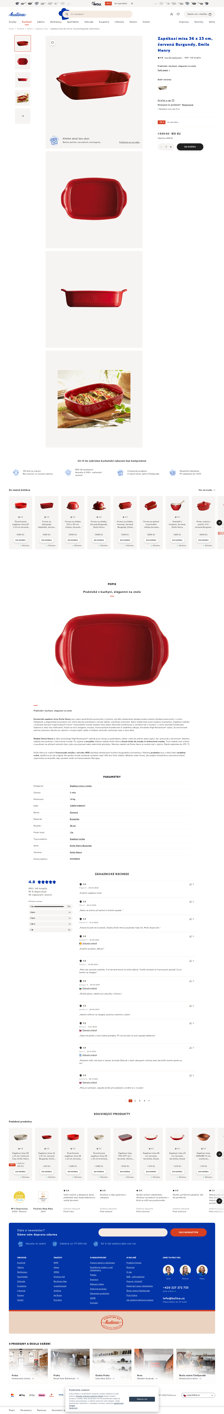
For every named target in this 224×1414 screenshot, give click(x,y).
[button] (20, 1170)
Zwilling (57, 1291)
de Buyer (58, 1295)
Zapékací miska (77, 839)
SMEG (56, 1272)
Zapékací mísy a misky (81, 786)
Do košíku (190, 147)
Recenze (41, 1410)
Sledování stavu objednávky (139, 1286)
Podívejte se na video (129, 142)
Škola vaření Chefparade (138, 1291)
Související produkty (63, 1410)
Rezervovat (187, 105)
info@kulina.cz (174, 1298)
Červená (74, 813)
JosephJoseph (60, 1286)
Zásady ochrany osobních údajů (89, 1396)
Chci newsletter (188, 1232)
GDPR (93, 1298)
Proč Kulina (131, 1295)
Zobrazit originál (89, 943)
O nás (129, 1272)
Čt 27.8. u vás (164, 101)
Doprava (94, 1280)
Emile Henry (76, 852)
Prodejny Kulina (133, 1263)
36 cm (73, 826)
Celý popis (163, 70)
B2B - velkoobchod (135, 1277)
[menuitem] (12, 22)
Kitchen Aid (59, 1277)
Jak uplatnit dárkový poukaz (139, 1300)
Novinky (198, 22)
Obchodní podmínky (99, 1294)
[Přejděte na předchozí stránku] (126, 1100)
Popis (12, 1410)
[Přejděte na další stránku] (149, 1100)
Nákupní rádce (97, 1284)
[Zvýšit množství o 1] (170, 146)
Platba (93, 1275)
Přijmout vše (142, 1399)
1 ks (71, 832)
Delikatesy (22, 1272)
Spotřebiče (22, 1277)
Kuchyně (21, 1263)
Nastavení (73, 1408)
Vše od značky (205, 490)
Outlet (20, 1300)
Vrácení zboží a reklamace (102, 1263)
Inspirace (184, 22)
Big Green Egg (60, 1281)
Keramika (74, 819)
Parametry (26, 1410)
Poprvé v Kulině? (134, 1281)
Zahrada (21, 1281)
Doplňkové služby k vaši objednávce (101, 1269)
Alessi (56, 1267)
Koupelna (21, 1286)
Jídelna (20, 1267)
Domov (20, 1295)
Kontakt (94, 1303)
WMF (56, 1263)
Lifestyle (21, 1291)
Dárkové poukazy (98, 1289)
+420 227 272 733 (176, 1287)
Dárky (212, 22)
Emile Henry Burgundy (81, 846)
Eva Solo (58, 1300)
